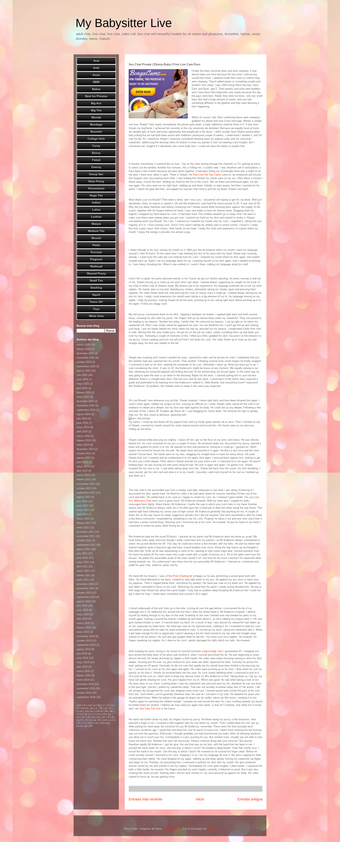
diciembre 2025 (85, 353)
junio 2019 (82, 657)
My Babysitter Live (124, 23)
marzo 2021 (83, 570)
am (103, 717)
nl (108, 717)
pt (92, 708)
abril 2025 (82, 388)
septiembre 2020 (86, 597)
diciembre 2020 (85, 584)
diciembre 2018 (85, 684)
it (83, 722)
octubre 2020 (84, 592)
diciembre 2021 (85, 531)
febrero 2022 (84, 522)
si (94, 714)
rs (97, 722)
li (90, 714)
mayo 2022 (83, 509)
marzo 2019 (83, 671)
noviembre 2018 (86, 688)
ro (112, 705)
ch (86, 719)
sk (86, 714)
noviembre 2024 (86, 405)
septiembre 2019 (86, 644)
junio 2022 (82, 505)
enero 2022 (83, 527)
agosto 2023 (84, 457)
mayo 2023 (83, 466)
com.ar (92, 705)
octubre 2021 (84, 540)
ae (93, 717)
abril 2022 (82, 514)
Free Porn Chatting (178, 575)
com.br (99, 711)
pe (86, 725)
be (106, 711)
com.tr (90, 722)
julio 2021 (82, 553)
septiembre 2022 (86, 492)
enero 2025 (83, 396)
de (111, 711)
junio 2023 (82, 462)
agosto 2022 (84, 496)
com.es (84, 708)
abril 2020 (82, 618)
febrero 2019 (84, 675)
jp (113, 717)
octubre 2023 (84, 453)
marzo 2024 (83, 436)
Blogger (211, 828)
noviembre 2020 (86, 588)
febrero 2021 (84, 575)
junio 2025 (82, 379)
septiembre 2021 (86, 544)
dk (101, 708)
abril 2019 (82, 666)
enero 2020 (83, 631)
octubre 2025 (84, 362)
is (110, 708)
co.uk (93, 719)
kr (108, 705)
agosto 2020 (84, 601)
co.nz (80, 725)
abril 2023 (82, 470)
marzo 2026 (83, 344)
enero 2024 (83, 444)
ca (78, 717)
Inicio (200, 799)
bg (99, 705)
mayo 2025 (83, 383)
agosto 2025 (84, 370)
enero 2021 (83, 579)
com (79, 705)
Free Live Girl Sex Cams (207, 174)
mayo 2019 (83, 662)
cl (104, 705)
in (114, 719)
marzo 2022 (83, 518)
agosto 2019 (84, 649)
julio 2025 (82, 375)
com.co (107, 719)
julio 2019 (82, 653)
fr (77, 714)
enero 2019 (83, 679)
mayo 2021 (83, 562)
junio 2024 (82, 422)
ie (85, 705)
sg (78, 719)
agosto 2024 (84, 414)
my (109, 714)
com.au (88, 711)
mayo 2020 (83, 614)
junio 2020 (82, 610)
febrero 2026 (84, 349)
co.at (79, 711)
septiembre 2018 (86, 697)
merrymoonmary (172, 828)
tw (98, 717)
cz (96, 708)
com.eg (104, 722)
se (98, 714)
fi (77, 708)
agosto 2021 (84, 549)
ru (81, 714)
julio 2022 (82, 501)
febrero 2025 (84, 392)
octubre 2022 (84, 488)
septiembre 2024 (86, 409)
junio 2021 (82, 557)
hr (99, 719)
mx (83, 717)
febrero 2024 (84, 440)
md (103, 714)
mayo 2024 (83, 427)
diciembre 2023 (85, 449)
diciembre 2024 (85, 401)
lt (82, 719)
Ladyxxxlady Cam (212, 651)
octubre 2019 (84, 640)
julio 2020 (82, 605)
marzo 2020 (83, 623)
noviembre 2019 (86, 636)
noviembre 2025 (86, 357)
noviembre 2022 (86, 483)
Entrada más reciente (145, 799)
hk (91, 725)
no (88, 717)
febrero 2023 (84, 479)
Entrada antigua (249, 799)
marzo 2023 (83, 475)
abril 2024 (82, 431)
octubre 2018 (84, 692)
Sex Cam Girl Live (150, 708)
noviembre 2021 (86, 536)
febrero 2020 (84, 627)
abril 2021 (82, 566)
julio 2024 (82, 418)
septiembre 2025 (86, 366)
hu (79, 722)
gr (106, 708)
